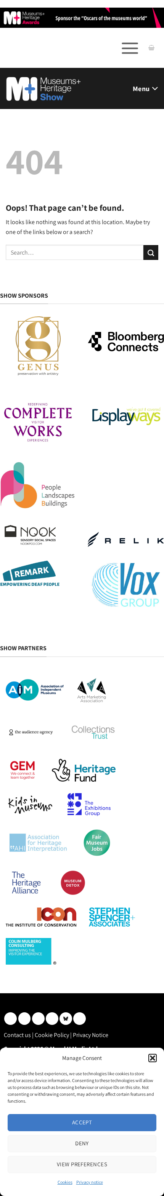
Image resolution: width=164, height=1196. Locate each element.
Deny (82, 1143)
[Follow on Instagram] (24, 1018)
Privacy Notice (90, 1035)
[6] (82, 17)
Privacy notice (89, 1182)
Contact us (17, 1035)
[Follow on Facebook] (38, 1018)
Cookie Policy (52, 1035)
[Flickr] (65, 1018)
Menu (141, 88)
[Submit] (150, 252)
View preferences (82, 1164)
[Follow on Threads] (52, 1018)
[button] (152, 1058)
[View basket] (151, 48)
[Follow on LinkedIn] (10, 1018)
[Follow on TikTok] (79, 1018)
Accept (82, 1122)
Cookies (65, 1182)
